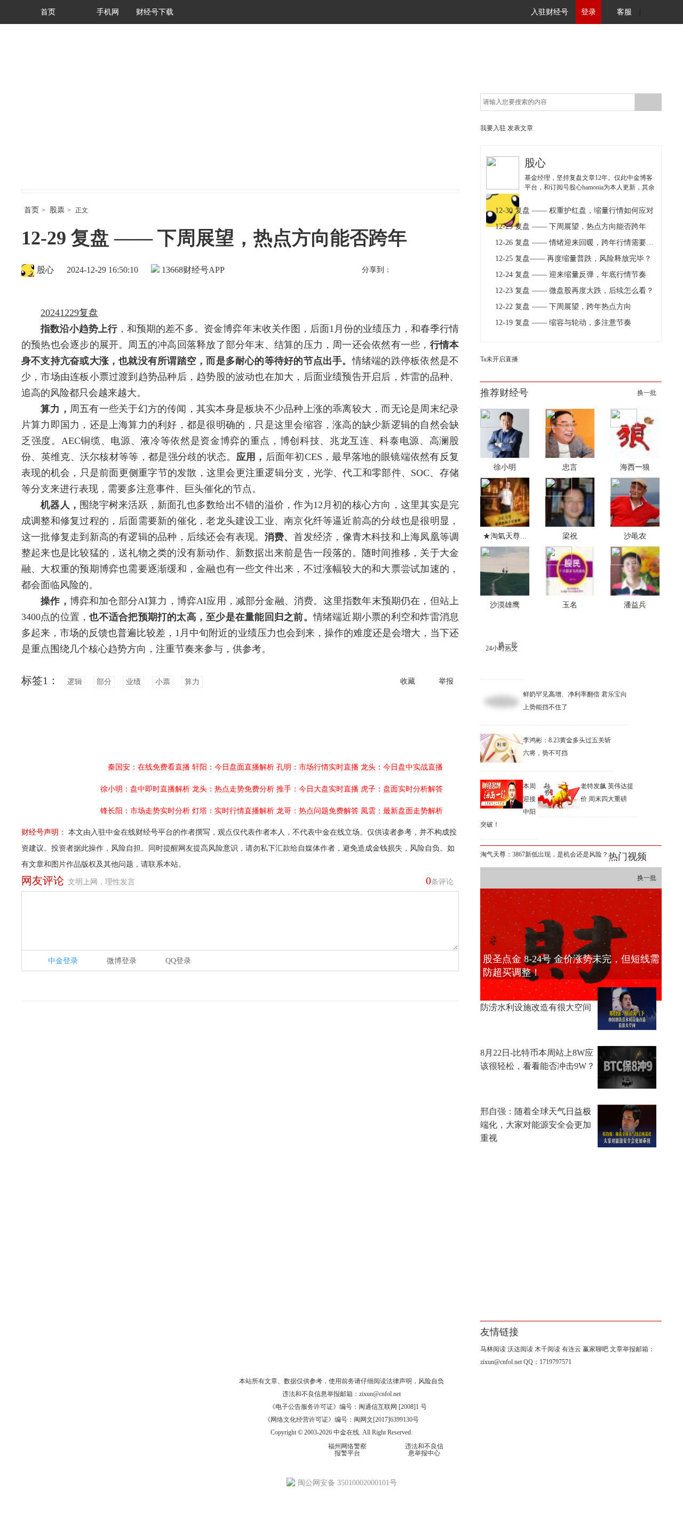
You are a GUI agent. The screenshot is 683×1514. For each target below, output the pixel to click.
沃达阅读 (520, 1349)
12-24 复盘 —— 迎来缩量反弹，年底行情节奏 (570, 275)
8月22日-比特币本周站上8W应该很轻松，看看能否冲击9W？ (537, 1059)
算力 (192, 682)
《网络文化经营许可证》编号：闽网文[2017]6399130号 (341, 1419)
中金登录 (63, 961)
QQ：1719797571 (547, 1362)
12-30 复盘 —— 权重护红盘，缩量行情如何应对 (574, 211)
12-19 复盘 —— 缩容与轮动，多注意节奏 (563, 323)
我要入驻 (493, 128)
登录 (588, 12)
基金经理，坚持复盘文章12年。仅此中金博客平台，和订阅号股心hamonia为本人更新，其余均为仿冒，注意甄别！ (590, 187)
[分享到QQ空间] (448, 270)
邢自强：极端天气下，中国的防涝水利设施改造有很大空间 (535, 1000)
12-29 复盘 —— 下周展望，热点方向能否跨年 (570, 227)
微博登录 (122, 961)
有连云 (571, 1349)
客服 (624, 12)
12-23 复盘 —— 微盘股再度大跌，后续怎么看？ (574, 291)
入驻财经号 (549, 12)
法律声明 (399, 1381)
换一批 (646, 393)
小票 (162, 682)
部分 (104, 682)
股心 (45, 269)
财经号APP (204, 269)
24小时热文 (502, 648)
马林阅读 (493, 1349)
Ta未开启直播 (499, 359)
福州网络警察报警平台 (347, 1449)
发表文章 (520, 128)
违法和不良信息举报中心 (424, 1449)
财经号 (50, 117)
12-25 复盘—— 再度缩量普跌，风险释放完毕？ (573, 259)
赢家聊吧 (595, 1349)
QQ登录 (178, 961)
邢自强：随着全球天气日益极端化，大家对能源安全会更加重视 (535, 1125)
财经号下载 (154, 12)
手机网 (108, 12)
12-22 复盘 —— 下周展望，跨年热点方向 (563, 307)
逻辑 (74, 682)
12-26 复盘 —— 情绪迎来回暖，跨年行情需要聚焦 (575, 243)
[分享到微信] (426, 270)
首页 (48, 12)
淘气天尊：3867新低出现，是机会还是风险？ (544, 854)
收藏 (407, 681)
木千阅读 (547, 1349)
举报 (446, 681)
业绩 (133, 682)
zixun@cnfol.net (380, 1394)
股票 (57, 210)
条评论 (440, 880)
